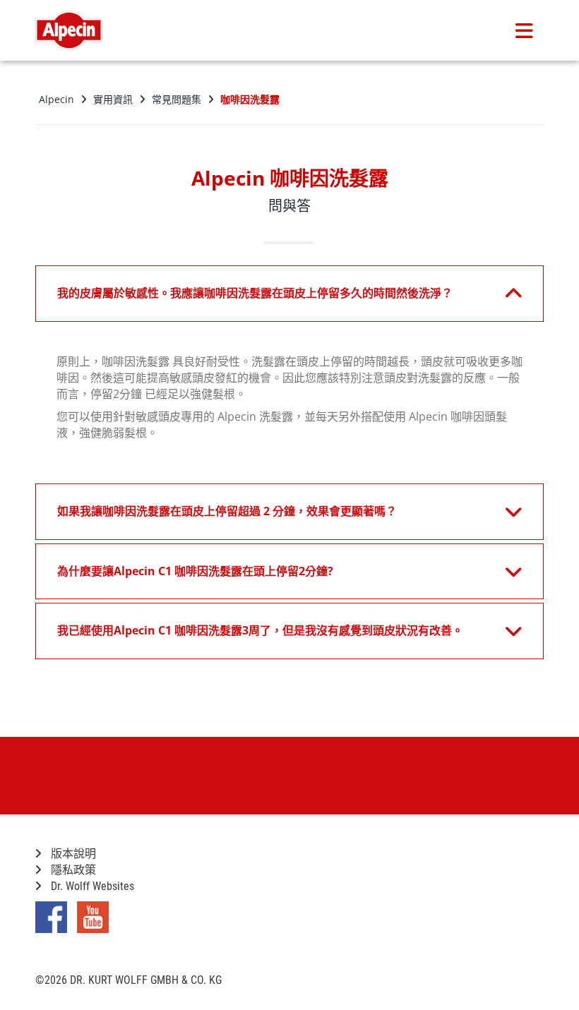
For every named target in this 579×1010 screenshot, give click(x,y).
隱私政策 (72, 870)
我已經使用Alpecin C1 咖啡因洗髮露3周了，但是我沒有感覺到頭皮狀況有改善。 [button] (260, 630)
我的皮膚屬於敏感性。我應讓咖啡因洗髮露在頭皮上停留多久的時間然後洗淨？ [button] (255, 293)
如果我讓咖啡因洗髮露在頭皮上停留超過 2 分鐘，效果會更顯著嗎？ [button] (227, 511)
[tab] (289, 293)
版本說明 (72, 853)
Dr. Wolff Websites (91, 886)
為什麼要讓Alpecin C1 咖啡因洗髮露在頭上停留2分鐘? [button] (195, 571)
